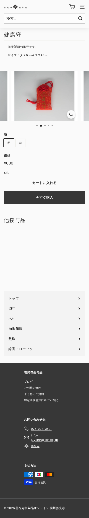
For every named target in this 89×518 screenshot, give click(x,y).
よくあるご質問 (34, 394)
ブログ (28, 382)
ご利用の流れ (32, 388)
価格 (7, 155)
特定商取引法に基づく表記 (41, 400)
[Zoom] (71, 114)
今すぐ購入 (44, 197)
